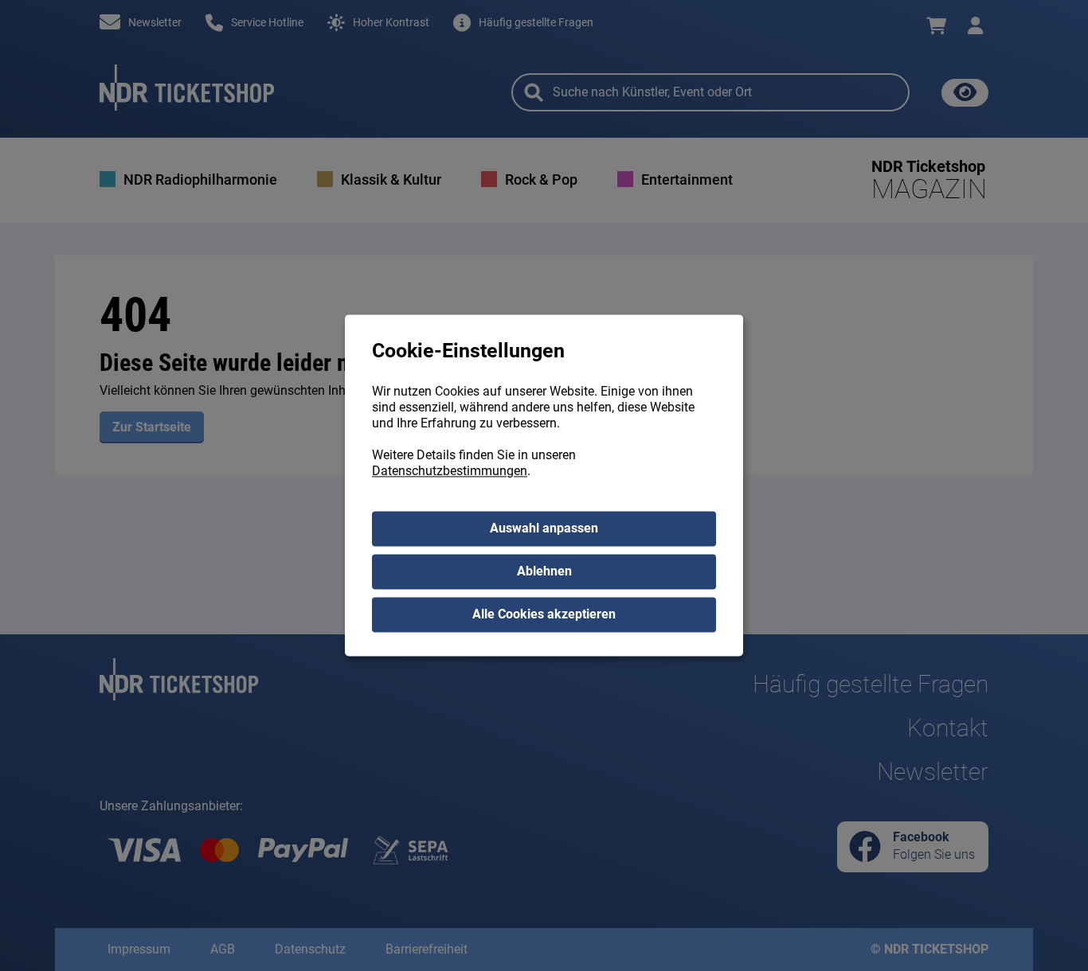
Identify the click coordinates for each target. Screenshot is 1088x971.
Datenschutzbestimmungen (449, 471)
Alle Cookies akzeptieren (544, 614)
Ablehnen (544, 571)
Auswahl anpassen (544, 528)
